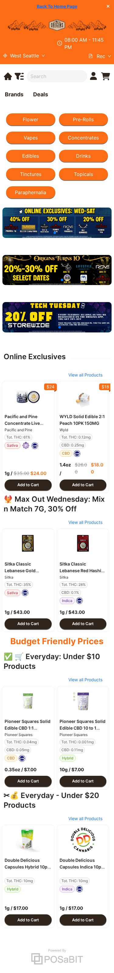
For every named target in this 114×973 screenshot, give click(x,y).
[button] (28, 396)
